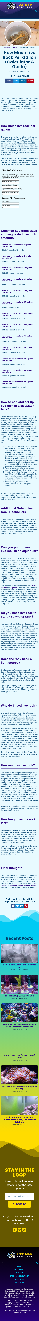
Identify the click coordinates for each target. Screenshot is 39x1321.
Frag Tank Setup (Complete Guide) (19, 995)
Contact (19, 1279)
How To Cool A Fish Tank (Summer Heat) (19, 966)
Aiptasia (14, 588)
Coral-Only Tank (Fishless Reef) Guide (19, 1056)
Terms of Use (19, 1273)
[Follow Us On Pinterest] (24, 1230)
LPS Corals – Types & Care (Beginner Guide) (19, 1087)
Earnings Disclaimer (19, 1276)
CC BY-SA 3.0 (15, 47)
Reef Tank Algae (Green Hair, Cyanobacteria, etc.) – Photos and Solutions (19, 1119)
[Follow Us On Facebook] (15, 1230)
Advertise (19, 1282)
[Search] (36, 11)
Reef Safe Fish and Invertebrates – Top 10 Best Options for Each (19, 1025)
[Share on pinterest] (26, 906)
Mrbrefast (7, 47)
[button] (19, 14)
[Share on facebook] (13, 906)
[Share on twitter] (17, 906)
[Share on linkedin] (22, 906)
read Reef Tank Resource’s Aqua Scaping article (19, 884)
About (19, 1266)
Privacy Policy (19, 1269)
